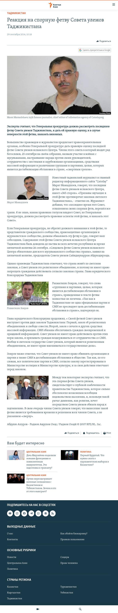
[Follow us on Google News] (45, 513)
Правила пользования (72, 539)
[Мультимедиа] (37, 609)
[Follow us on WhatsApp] (38, 513)
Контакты (12, 539)
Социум (64, 557)
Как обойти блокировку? (73, 533)
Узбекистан (66, 593)
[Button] (103, 41)
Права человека (69, 563)
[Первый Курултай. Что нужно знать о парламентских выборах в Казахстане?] (69, 455)
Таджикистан (16, 13)
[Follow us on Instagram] (17, 513)
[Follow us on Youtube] (10, 513)
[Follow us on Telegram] (31, 513)
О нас (10, 533)
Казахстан (12, 587)
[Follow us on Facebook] (24, 513)
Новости (11, 557)
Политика (85, 452)
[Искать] (80, 609)
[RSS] (53, 513)
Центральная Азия (36, 452)
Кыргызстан (13, 593)
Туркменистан (68, 587)
